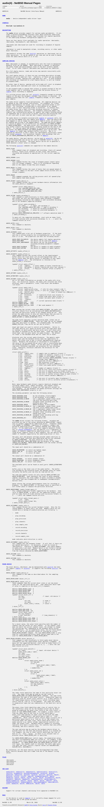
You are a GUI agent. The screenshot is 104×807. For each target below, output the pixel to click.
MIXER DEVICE (7, 564)
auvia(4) (50, 774)
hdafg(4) (18, 779)
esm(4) (23, 777)
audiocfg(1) (10, 771)
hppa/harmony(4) (37, 779)
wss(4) (22, 783)
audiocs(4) (18, 774)
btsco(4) (9, 776)
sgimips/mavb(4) (26, 782)
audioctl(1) (20, 771)
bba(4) (56, 774)
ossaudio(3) (18, 773)
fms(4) (41, 777)
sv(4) (8, 783)
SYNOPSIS (5, 23)
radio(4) (49, 780)
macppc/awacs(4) (50, 779)
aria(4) (51, 773)
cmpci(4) (31, 776)
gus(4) (58, 777)
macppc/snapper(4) (12, 780)
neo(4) (30, 780)
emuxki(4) (9, 777)
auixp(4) (34, 774)
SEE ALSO (5, 769)
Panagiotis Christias (52, 805)
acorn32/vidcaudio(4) (31, 773)
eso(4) (29, 777)
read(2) (9, 91)
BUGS (3, 795)
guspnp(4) (9, 779)
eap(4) (52, 776)
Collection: (49, 6)
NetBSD (26, 805)
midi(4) (23, 780)
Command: (5, 6)
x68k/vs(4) (30, 783)
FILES (4, 757)
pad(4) (36, 780)
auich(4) (27, 774)
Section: (22, 6)
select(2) (49, 138)
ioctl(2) (33, 53)
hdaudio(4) (26, 779)
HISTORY (5, 788)
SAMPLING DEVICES (8, 61)
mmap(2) (42, 119)
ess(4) (35, 777)
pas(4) (42, 780)
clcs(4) (16, 776)
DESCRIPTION (6, 30)
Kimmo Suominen (33, 805)
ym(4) (43, 783)
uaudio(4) (15, 783)
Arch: (41, 6)
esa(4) (17, 777)
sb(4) (55, 780)
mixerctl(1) (53, 771)
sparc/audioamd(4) (40, 782)
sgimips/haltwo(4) (12, 782)
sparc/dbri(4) (53, 782)
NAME (3, 15)
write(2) (36, 94)
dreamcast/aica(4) (41, 776)
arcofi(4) (44, 773)
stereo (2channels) (25, 429)
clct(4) (23, 776)
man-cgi (44, 805)
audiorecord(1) (42, 771)
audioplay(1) (30, 771)
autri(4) (42, 774)
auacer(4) (9, 774)
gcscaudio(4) (49, 777)
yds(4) (37, 783)
